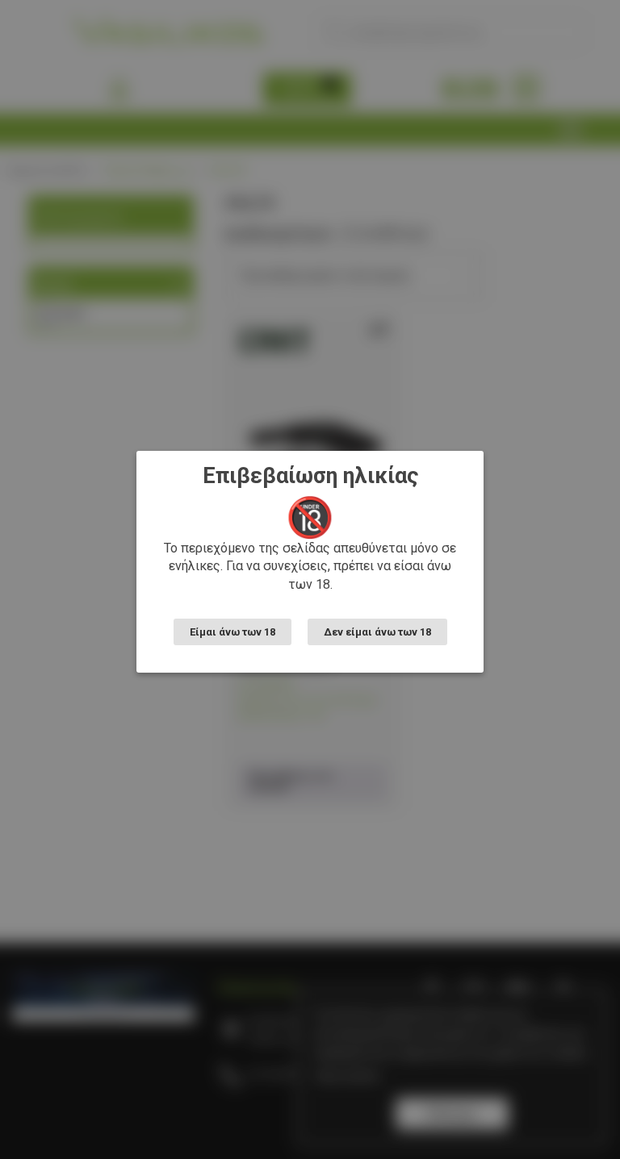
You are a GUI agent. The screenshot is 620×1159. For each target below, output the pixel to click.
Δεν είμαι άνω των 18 (377, 632)
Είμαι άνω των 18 (232, 632)
